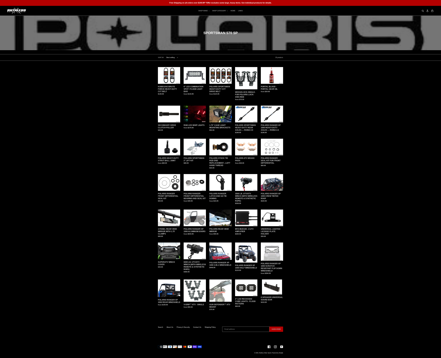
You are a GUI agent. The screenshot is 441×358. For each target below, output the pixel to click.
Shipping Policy (210, 327)
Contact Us (197, 327)
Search (160, 327)
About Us (170, 327)
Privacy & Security (183, 327)
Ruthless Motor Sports (265, 353)
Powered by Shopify (277, 353)
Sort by (161, 57)
